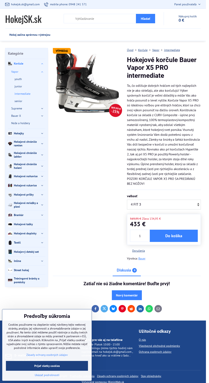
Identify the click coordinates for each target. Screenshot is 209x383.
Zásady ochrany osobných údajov (117, 376)
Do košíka (173, 235)
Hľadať (145, 19)
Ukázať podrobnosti (47, 375)
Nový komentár (127, 295)
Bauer (142, 258)
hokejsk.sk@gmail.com (117, 352)
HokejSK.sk (23, 18)
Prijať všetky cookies (47, 366)
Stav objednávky (151, 376)
